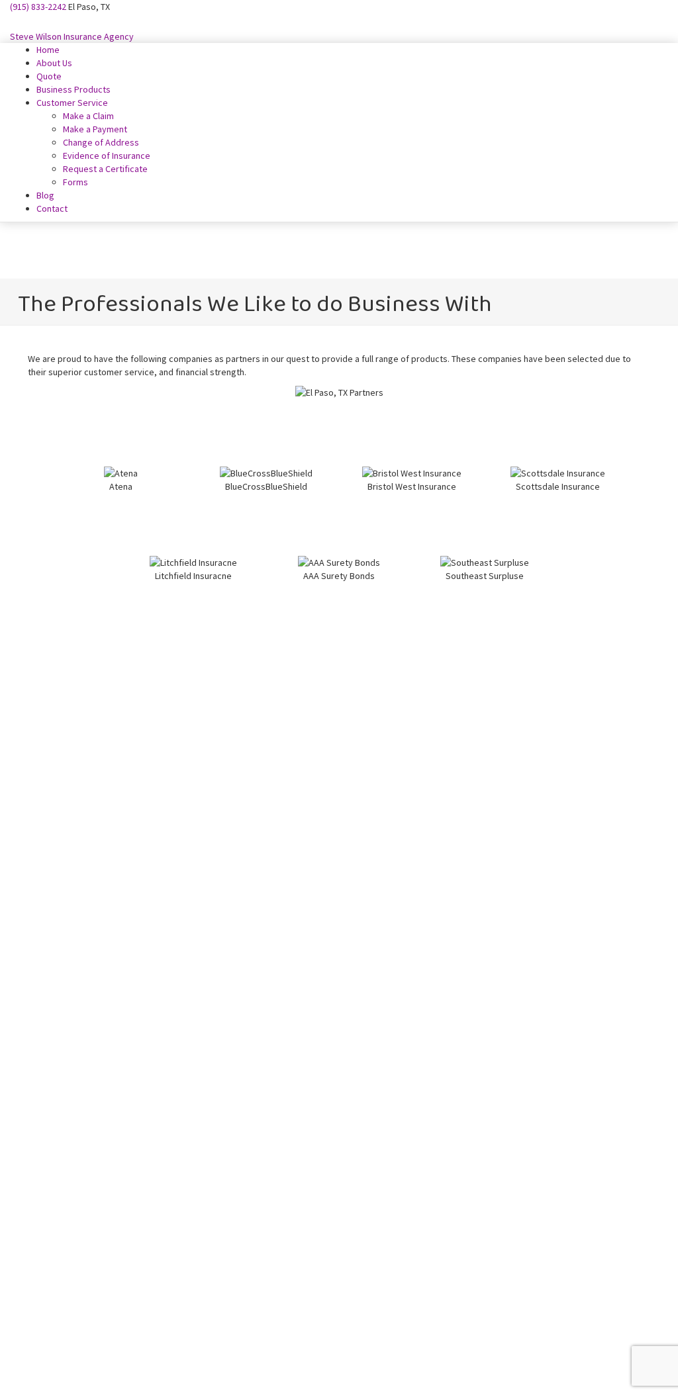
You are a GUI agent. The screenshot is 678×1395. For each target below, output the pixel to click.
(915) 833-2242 (38, 7)
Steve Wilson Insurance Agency (72, 36)
